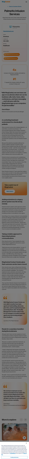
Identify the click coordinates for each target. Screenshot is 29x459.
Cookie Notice (12, 453)
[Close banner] (26, 443)
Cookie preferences (14, 457)
